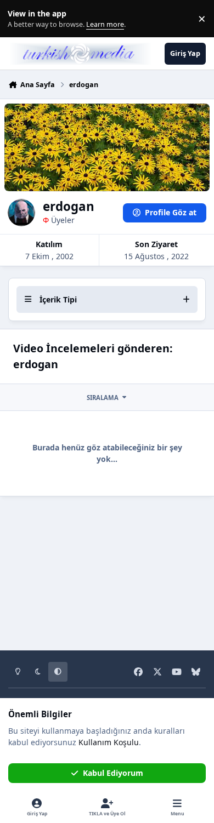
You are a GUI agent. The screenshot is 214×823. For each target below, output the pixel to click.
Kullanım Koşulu (108, 742)
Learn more (21, 19)
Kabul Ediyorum (113, 773)
